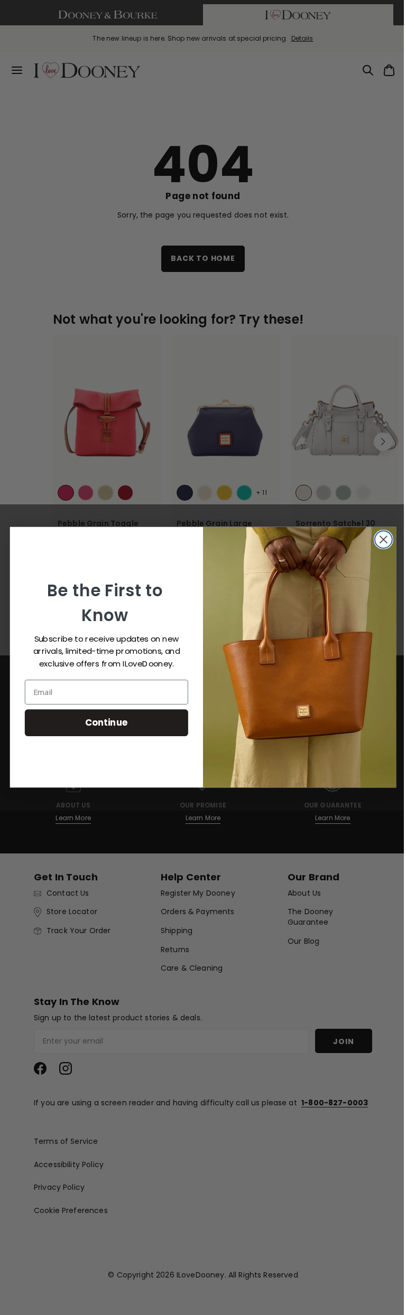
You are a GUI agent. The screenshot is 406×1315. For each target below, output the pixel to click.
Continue (102, 723)
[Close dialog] (379, 540)
